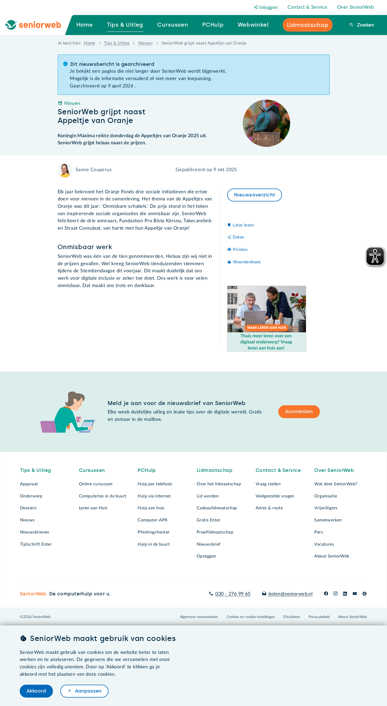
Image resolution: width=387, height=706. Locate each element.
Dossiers (28, 508)
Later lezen (243, 225)
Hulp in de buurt (154, 544)
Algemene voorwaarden (199, 617)
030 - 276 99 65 (232, 594)
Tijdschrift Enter (36, 544)
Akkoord (36, 691)
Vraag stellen (268, 484)
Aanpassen (88, 691)
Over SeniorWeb (355, 7)
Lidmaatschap (214, 470)
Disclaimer (291, 617)
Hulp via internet (154, 496)
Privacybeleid (319, 617)
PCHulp (147, 470)
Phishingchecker (154, 532)
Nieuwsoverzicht (254, 195)
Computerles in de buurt (103, 496)
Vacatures (324, 544)
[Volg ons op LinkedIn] (345, 594)
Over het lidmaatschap (219, 484)
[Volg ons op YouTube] (354, 594)
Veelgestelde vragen (275, 496)
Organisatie (325, 496)
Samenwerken (328, 520)
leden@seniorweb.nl (290, 594)
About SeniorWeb (331, 556)
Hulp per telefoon (155, 484)
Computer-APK (153, 520)
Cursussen (92, 470)
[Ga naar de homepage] (37, 25)
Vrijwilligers (326, 508)
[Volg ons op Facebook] (326, 594)
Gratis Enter (208, 520)
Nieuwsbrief (209, 544)
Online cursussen (96, 484)
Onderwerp (31, 496)
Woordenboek (247, 262)
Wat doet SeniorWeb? (335, 484)
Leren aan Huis (93, 508)
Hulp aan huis (151, 508)
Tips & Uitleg (116, 43)
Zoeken (365, 25)
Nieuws (145, 43)
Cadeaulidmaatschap (217, 508)
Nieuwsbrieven (34, 532)
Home (89, 43)
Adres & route (269, 508)
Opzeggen (206, 556)
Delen (238, 237)
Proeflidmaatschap (215, 532)
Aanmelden (299, 411)
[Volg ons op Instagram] (335, 594)
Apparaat (29, 484)
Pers (318, 532)
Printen (240, 250)
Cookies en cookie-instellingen (250, 617)
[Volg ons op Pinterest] (364, 594)
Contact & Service (307, 7)
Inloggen (268, 7)
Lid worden (208, 496)
